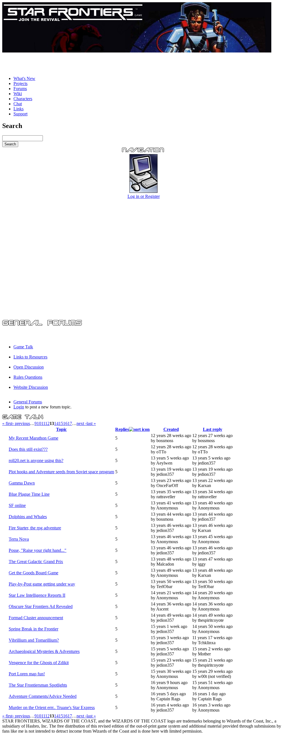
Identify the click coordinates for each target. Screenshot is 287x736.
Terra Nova (19, 539)
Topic (61, 429)
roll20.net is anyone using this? (36, 460)
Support (20, 113)
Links (18, 108)
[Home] (136, 51)
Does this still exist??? (28, 449)
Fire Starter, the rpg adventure (35, 527)
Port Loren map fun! (27, 673)
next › (82, 423)
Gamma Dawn (22, 483)
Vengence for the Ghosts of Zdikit (39, 662)
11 (43, 423)
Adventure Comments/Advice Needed (43, 696)
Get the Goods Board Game (33, 572)
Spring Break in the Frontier (33, 629)
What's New (24, 78)
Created (171, 429)
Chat (17, 103)
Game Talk (23, 346)
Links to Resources (30, 357)
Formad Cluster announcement (36, 617)
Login (18, 406)
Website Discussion (30, 387)
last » (91, 423)
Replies (122, 429)
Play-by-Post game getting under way (42, 584)
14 (56, 423)
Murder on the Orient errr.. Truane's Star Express (52, 707)
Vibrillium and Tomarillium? (34, 640)
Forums (20, 88)
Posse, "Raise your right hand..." (37, 550)
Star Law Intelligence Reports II (37, 595)
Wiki (17, 93)
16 (65, 423)
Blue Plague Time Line (29, 494)
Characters (22, 98)
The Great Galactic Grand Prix (36, 561)
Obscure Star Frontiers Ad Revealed (41, 606)
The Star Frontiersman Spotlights (38, 685)
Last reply (212, 429)
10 (39, 423)
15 (61, 423)
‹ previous (21, 423)
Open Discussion (28, 367)
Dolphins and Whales (28, 516)
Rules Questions (27, 377)
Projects (20, 83)
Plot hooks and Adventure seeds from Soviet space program (61, 471)
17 (70, 423)
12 (47, 423)
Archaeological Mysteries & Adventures (44, 651)
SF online (17, 505)
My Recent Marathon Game (33, 438)
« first (7, 423)
